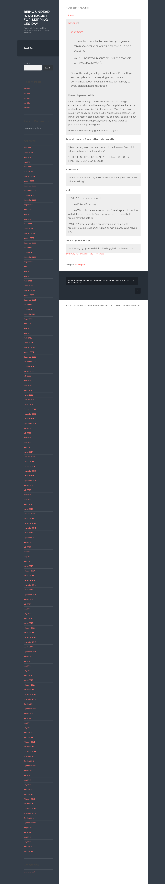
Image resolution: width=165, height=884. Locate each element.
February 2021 (29, 347)
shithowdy (71, 15)
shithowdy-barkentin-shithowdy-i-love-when (85, 254)
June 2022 (27, 271)
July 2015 (27, 661)
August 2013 (28, 770)
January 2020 (29, 404)
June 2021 (27, 328)
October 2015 (29, 647)
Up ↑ (139, 305)
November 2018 (30, 471)
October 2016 (29, 590)
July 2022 (27, 267)
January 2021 (29, 352)
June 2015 (27, 666)
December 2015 (30, 637)
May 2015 (27, 671)
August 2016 (28, 599)
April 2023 (28, 224)
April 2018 (28, 504)
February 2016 (29, 628)
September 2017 (30, 538)
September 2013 (30, 766)
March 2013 (28, 794)
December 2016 (30, 580)
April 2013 (28, 789)
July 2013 (27, 775)
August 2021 (28, 319)
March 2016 (28, 623)
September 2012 (30, 823)
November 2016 (30, 585)
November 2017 (30, 528)
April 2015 (28, 675)
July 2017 (27, 547)
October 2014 (29, 704)
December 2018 (30, 466)
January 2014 (29, 747)
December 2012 (30, 808)
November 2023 (30, 190)
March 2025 (28, 152)
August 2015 (28, 656)
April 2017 (28, 561)
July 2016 (27, 604)
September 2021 (30, 314)
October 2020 (29, 366)
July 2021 (27, 324)
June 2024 (27, 157)
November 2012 (30, 813)
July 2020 (27, 376)
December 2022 (30, 243)
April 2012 (28, 846)
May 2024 (27, 162)
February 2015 (29, 685)
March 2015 (28, 680)
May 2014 (27, 728)
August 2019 (28, 428)
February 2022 (29, 290)
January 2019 (29, 461)
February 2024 (29, 176)
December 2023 (30, 186)
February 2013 (29, 799)
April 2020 (28, 390)
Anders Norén (129, 305)
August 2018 (28, 485)
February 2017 (29, 571)
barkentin (73, 23)
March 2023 (28, 228)
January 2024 (29, 181)
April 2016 (28, 618)
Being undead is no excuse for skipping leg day (37, 18)
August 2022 (28, 262)
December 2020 (30, 357)
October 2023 (29, 195)
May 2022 (27, 276)
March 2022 (28, 286)
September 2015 (30, 652)
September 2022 (30, 257)
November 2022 (30, 248)
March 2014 (28, 737)
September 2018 (30, 480)
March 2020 (28, 395)
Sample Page (29, 48)
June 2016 (27, 609)
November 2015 (30, 642)
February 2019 (29, 457)
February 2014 (29, 742)
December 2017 (30, 523)
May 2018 (27, 499)
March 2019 (28, 452)
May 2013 (27, 785)
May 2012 (27, 842)
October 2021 (29, 309)
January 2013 (29, 804)
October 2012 (29, 818)
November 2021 (30, 305)
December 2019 (30, 409)
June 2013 (27, 780)
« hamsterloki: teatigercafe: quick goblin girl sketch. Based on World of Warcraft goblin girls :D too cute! (101, 281)
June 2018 (27, 495)
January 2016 (29, 633)
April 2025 (28, 148)
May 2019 (27, 442)
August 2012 (28, 828)
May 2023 (27, 219)
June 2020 (27, 381)
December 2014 (30, 694)
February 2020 (29, 400)
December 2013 (30, 751)
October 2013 (29, 761)
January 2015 (29, 690)
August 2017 (28, 542)
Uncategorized (29, 872)
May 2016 (27, 614)
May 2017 (27, 556)
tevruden (84, 8)
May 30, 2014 (71, 8)
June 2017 (27, 552)
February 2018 (29, 514)
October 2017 (29, 533)
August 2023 (28, 205)
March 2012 (28, 851)
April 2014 (28, 732)
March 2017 (28, 566)
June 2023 (27, 214)
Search (27, 63)
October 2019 (29, 419)
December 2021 (30, 300)
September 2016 (30, 595)
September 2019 (30, 423)
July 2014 (27, 718)
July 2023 (27, 210)
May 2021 (27, 333)
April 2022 (28, 281)
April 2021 (28, 338)
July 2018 (27, 490)
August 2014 (28, 713)
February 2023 (29, 233)
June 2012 (27, 837)
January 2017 (29, 576)
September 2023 (30, 200)
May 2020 (27, 385)
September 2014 (30, 709)
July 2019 (27, 433)
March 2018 (28, 509)
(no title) (27, 89)
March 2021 (28, 343)
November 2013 (30, 756)
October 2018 (29, 476)
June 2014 (27, 723)
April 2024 (28, 167)
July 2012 (27, 832)
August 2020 (28, 371)
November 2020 (30, 362)
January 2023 (29, 238)
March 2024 (28, 171)
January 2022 (29, 295)
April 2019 (28, 447)
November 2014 (30, 699)
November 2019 (30, 414)
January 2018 (29, 518)
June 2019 (27, 438)
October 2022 (29, 252)
